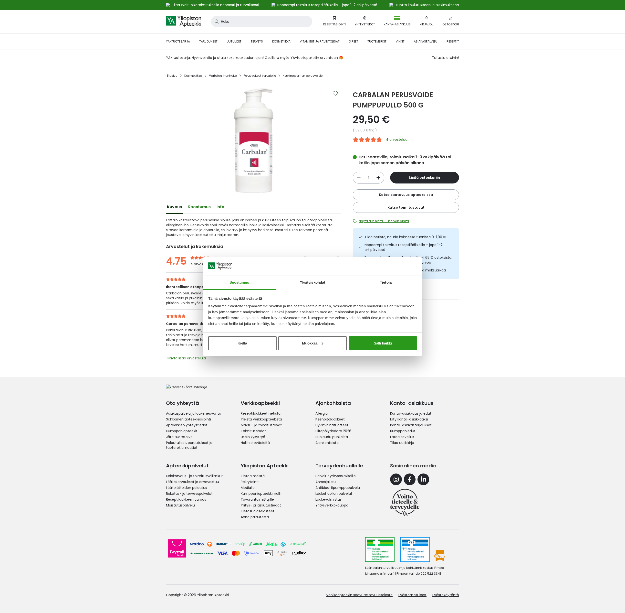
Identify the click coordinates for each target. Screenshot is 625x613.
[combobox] (261, 21)
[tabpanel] (253, 227)
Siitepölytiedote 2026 (333, 431)
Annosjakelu (325, 481)
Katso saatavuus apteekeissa (406, 194)
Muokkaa (309, 343)
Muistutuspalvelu (180, 505)
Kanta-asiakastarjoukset (411, 425)
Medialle (248, 487)
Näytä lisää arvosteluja (186, 358)
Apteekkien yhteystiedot (187, 425)
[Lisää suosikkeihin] (335, 93)
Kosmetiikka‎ (193, 76)
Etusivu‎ (172, 76)
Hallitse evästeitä (255, 442)
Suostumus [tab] (239, 282)
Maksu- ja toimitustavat (261, 425)
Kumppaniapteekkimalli (261, 493)
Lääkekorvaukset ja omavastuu (192, 481)
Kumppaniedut (403, 431)
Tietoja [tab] (386, 282)
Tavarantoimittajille (257, 499)
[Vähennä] (378, 177)
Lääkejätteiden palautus (186, 487)
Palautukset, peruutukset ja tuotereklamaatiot (189, 445)
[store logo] (183, 21)
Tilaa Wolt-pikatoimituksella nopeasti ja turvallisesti (215, 4)
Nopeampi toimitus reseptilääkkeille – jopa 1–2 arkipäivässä (404, 247)
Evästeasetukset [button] (412, 594)
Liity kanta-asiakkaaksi (409, 419)
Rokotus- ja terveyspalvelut (189, 493)
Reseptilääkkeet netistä (261, 413)
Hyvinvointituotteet (331, 425)
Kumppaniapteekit (182, 431)
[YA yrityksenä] (404, 502)
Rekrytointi (250, 481)
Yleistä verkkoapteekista (261, 419)
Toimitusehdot (253, 431)
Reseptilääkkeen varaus (186, 499)
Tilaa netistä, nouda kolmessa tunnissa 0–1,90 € (405, 237)
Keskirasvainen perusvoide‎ (303, 76)
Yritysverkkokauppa (331, 505)
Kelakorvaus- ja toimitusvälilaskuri (194, 475)
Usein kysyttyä (253, 436)
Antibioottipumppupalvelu (337, 487)
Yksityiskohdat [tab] (312, 282)
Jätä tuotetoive (179, 436)
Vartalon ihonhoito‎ (223, 76)
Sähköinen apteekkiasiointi (188, 419)
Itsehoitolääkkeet (330, 419)
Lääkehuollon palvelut (333, 493)
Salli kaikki (383, 343)
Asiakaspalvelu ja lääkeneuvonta (193, 413)
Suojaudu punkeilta (331, 436)
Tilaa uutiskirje (402, 442)
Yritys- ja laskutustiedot (261, 505)
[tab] (174, 207)
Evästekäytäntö (445, 594)
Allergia (321, 413)
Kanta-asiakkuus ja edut (410, 413)
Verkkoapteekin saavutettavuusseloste (359, 594)
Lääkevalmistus (328, 499)
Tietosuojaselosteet (257, 511)
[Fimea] (380, 549)
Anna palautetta (255, 517)
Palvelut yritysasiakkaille (335, 475)
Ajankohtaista (327, 442)
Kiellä (242, 343)
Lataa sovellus (402, 436)
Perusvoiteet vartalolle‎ (260, 76)
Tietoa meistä (253, 475)
